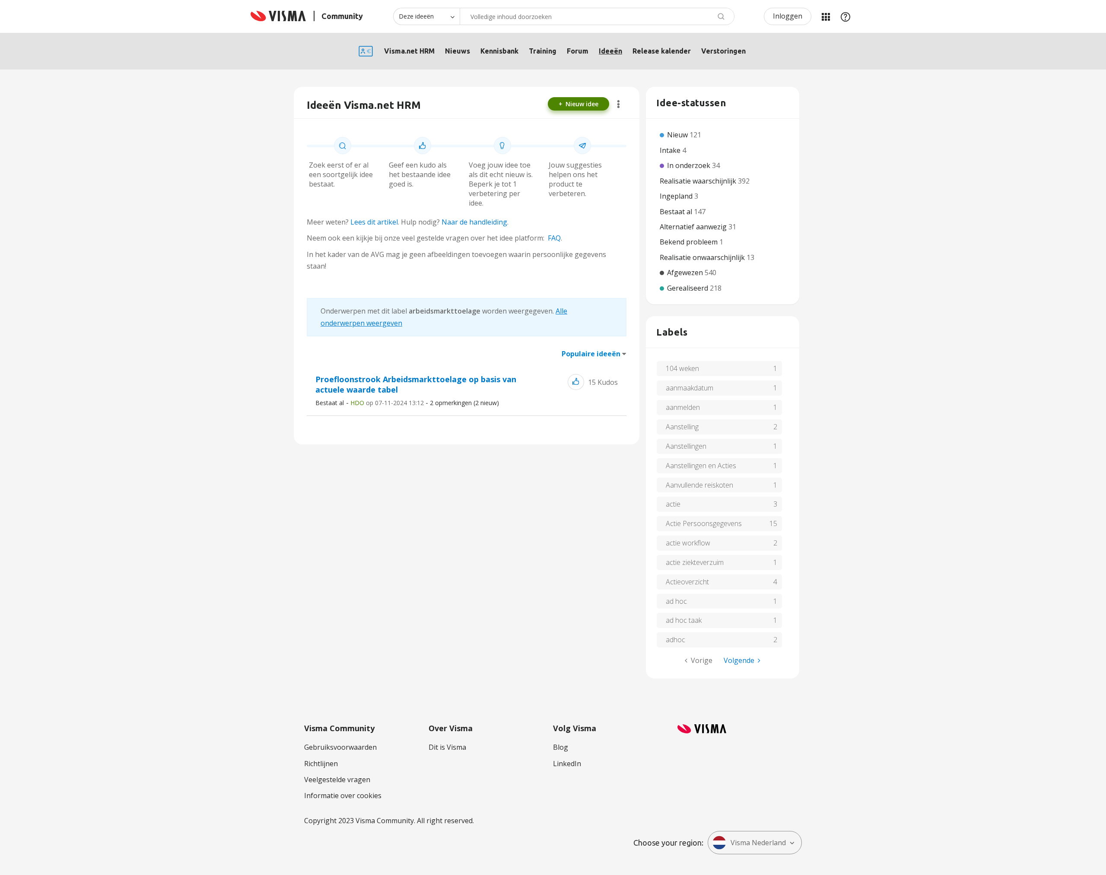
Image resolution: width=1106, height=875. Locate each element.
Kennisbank (499, 51)
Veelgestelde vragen (337, 779)
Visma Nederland (758, 842)
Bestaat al (329, 403)
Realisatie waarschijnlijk (699, 181)
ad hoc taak (684, 620)
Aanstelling (682, 426)
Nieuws (457, 51)
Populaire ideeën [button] (591, 353)
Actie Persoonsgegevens (704, 523)
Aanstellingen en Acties (701, 465)
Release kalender (661, 51)
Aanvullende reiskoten (699, 485)
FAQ (554, 238)
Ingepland (677, 196)
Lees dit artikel (374, 222)
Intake (671, 150)
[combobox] (597, 16)
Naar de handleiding (474, 222)
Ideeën (610, 51)
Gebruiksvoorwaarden (340, 747)
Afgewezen (686, 272)
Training (542, 51)
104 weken (682, 368)
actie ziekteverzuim (695, 562)
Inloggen (787, 16)
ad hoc (676, 601)
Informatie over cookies (342, 795)
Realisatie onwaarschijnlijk (703, 257)
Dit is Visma (447, 747)
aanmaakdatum (689, 388)
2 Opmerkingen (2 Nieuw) (464, 403)
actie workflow (688, 543)
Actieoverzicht (687, 582)
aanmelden (683, 407)
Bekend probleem (689, 242)
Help (845, 16)
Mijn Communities (826, 16)
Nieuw (678, 134)
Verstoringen (723, 51)
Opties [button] (618, 104)
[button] (576, 382)
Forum (577, 51)
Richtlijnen (321, 763)
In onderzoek (689, 165)
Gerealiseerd (688, 288)
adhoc (675, 639)
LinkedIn (567, 763)
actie (673, 504)
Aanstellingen (686, 446)
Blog (560, 747)
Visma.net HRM (409, 51)
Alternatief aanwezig (694, 226)
